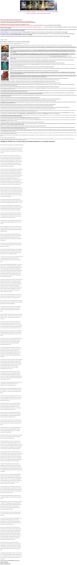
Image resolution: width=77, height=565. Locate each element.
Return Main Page (4, 562)
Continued (33, 22)
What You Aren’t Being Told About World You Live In (11, 19)
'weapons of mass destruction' (35, 64)
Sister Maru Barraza (11, 560)
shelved (36, 117)
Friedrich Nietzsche (3, 120)
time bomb (48, 64)
